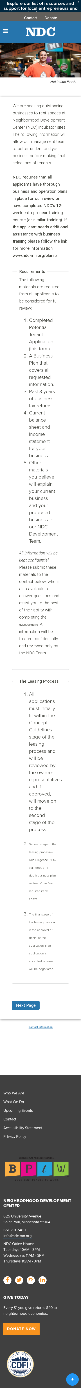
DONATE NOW (21, 1329)
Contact (30, 18)
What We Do (13, 1102)
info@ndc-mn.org (17, 1236)
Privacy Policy (14, 1136)
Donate (51, 18)
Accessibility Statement (22, 1128)
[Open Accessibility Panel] (72, 1379)
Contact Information (41, 1027)
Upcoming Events (18, 1110)
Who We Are (13, 1093)
